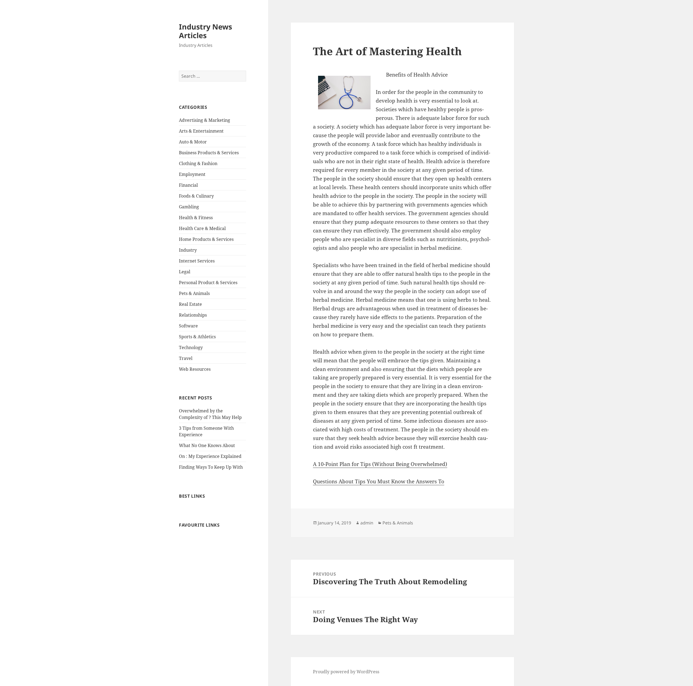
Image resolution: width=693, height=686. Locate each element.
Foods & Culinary (196, 196)
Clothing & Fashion (198, 163)
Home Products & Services (206, 239)
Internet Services (197, 261)
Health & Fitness (196, 218)
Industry (188, 250)
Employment (192, 174)
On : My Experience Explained (210, 456)
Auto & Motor (193, 142)
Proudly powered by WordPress (346, 672)
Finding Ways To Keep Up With (211, 467)
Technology (191, 347)
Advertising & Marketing (204, 120)
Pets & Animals (194, 293)
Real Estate (190, 304)
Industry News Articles (205, 31)
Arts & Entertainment (201, 131)
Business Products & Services (209, 153)
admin (366, 523)
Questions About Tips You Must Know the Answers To (378, 481)
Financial (188, 185)
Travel (185, 358)
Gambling (189, 207)
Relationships (193, 315)
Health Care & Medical (202, 228)
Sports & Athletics (197, 337)
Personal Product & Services (208, 282)
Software (188, 326)
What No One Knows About (207, 445)
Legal (184, 272)
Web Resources (195, 369)
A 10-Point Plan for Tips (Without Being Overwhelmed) (380, 464)
